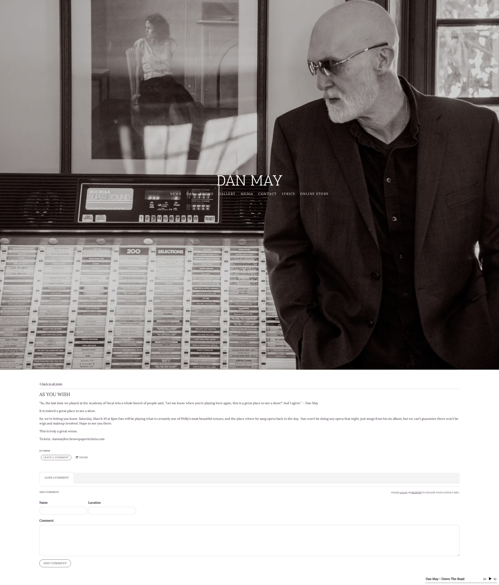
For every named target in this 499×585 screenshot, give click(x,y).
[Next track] (495, 579)
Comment (46, 520)
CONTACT (267, 194)
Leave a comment (56, 457)
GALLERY (227, 194)
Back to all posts (51, 384)
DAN (190, 194)
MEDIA (247, 194)
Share (83, 457)
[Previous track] (485, 579)
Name (43, 502)
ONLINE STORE (314, 194)
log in (403, 492)
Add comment (55, 563)
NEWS (175, 194)
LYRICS (288, 194)
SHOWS (207, 194)
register (416, 492)
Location (94, 502)
